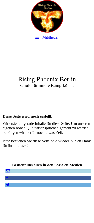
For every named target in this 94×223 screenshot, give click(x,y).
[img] (47, 16)
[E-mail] (7, 171)
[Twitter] (7, 185)
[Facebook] (6, 178)
